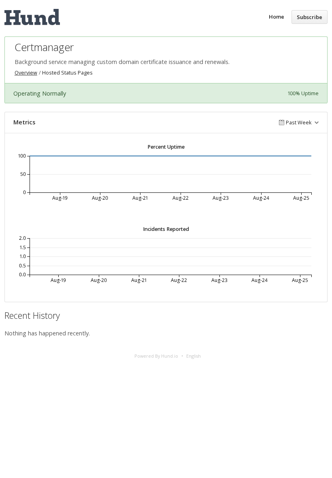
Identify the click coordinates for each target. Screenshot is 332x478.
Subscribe (309, 17)
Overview (26, 72)
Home (276, 16)
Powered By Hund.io (156, 356)
